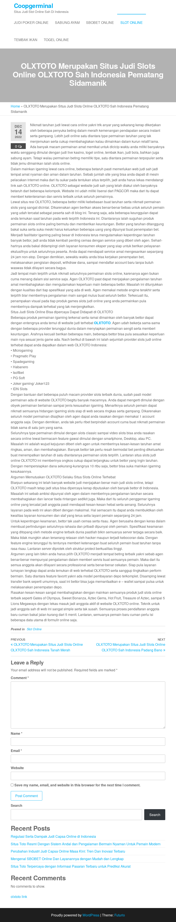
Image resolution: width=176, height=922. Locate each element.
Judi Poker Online (31, 22)
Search (16, 805)
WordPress (90, 915)
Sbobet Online (100, 22)
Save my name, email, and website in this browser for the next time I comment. (77, 784)
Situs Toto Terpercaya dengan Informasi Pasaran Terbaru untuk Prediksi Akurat (70, 866)
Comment (20, 677)
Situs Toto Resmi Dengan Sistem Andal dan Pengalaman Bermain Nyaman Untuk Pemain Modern (86, 843)
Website (17, 767)
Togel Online (56, 39)
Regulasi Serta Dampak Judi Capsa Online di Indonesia (53, 836)
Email (16, 750)
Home (15, 106)
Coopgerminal (33, 5)
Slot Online (131, 22)
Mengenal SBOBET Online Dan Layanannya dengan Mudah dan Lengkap (67, 858)
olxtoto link (19, 896)
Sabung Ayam (67, 22)
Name (16, 733)
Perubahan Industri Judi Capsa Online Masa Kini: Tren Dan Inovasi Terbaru (68, 851)
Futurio (119, 915)
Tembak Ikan (25, 39)
